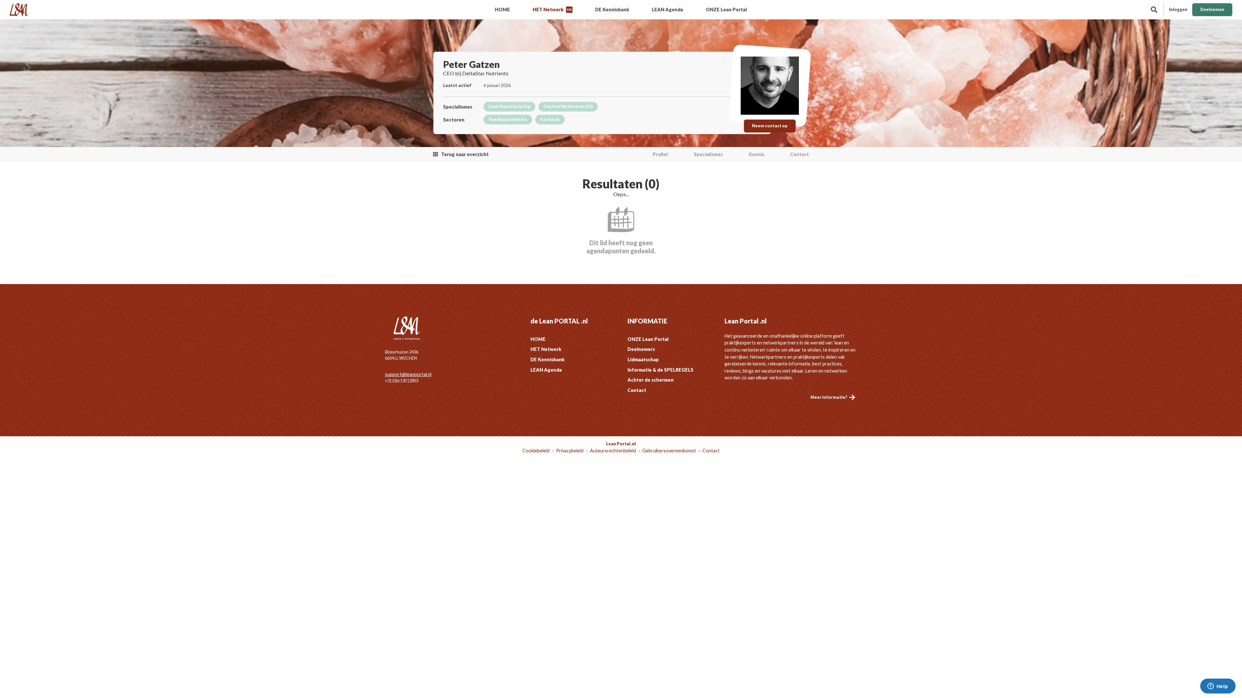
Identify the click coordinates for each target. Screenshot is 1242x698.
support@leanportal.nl (408, 374)
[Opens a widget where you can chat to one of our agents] (1218, 687)
